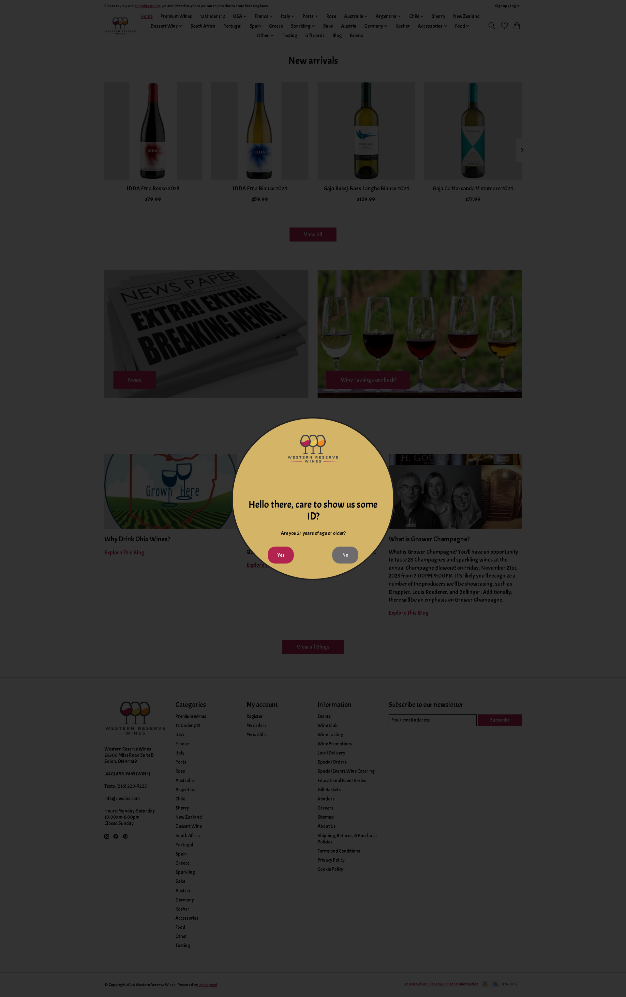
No (345, 555)
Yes (281, 555)
